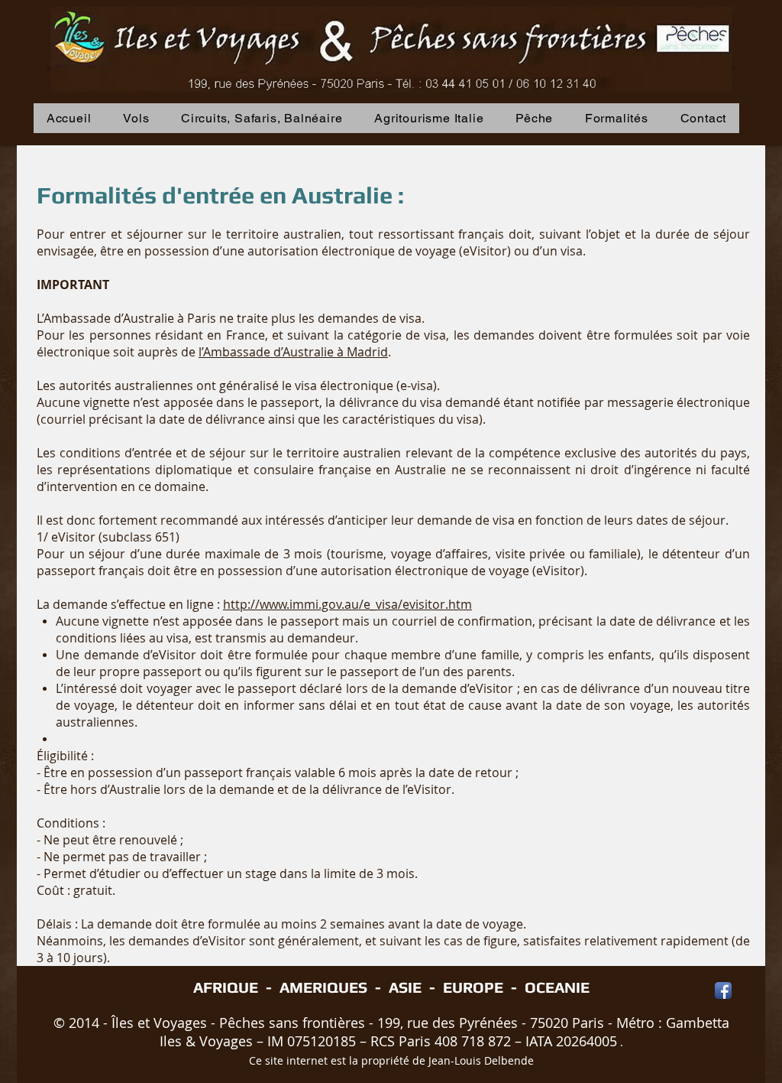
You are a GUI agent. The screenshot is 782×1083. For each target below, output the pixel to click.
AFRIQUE (225, 987)
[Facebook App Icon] (723, 990)
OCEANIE (557, 987)
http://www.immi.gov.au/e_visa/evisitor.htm (347, 604)
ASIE (405, 987)
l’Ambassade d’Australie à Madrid (293, 351)
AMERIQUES (323, 987)
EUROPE (473, 987)
